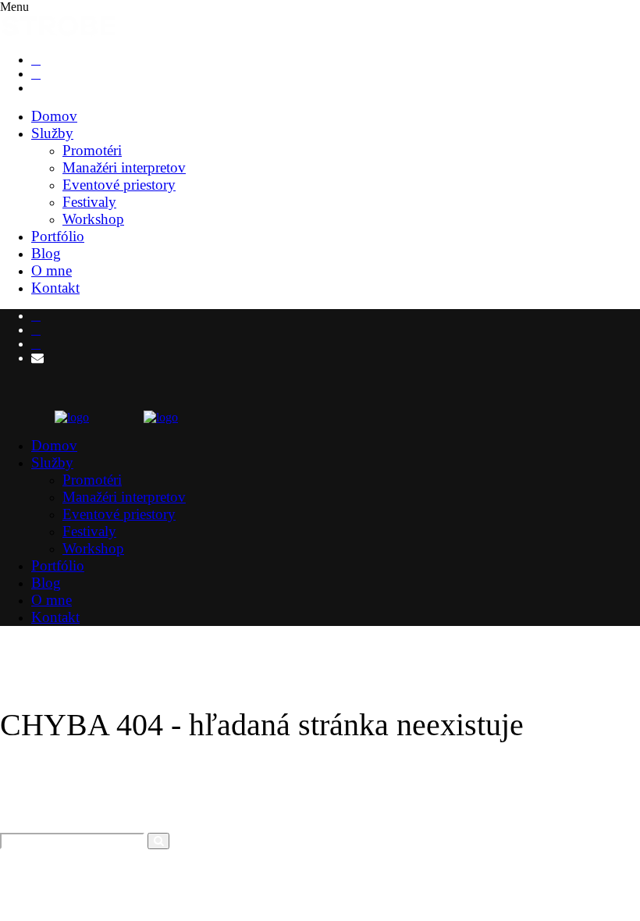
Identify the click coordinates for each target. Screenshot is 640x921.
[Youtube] (36, 329)
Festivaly (89, 202)
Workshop (93, 219)
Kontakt (55, 287)
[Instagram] (36, 73)
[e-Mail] (37, 87)
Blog (46, 253)
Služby (52, 133)
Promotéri (92, 150)
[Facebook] (36, 59)
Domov (54, 116)
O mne (51, 270)
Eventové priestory (119, 184)
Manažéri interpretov (124, 167)
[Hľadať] (158, 841)
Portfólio (57, 236)
